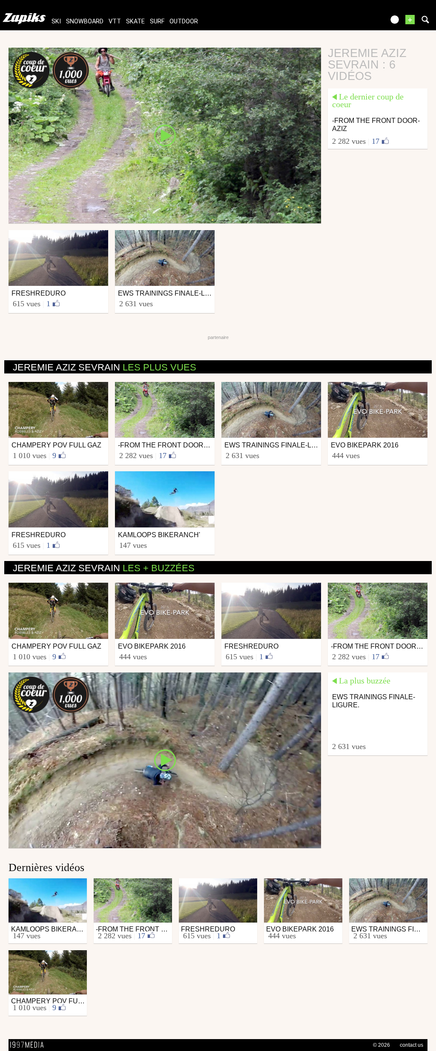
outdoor (183, 21)
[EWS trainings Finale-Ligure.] (165, 759)
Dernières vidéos (46, 867)
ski (56, 21)
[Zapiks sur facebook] (360, 22)
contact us (411, 1045)
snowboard (84, 21)
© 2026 (381, 1045)
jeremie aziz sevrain (104, 367)
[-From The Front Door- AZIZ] (165, 134)
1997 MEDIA (29, 1045)
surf (157, 21)
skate (135, 21)
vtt (115, 21)
